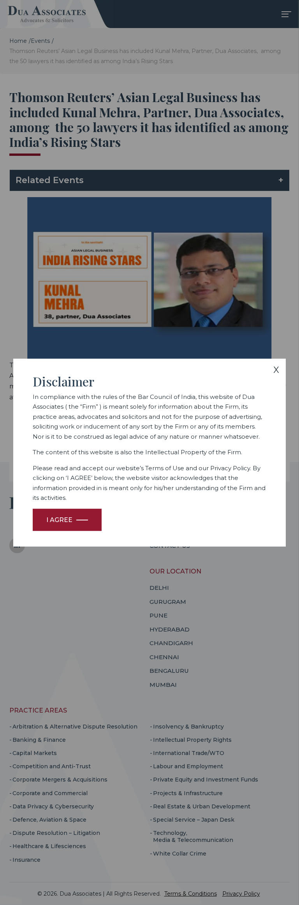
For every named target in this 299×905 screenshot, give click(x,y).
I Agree (59, 520)
